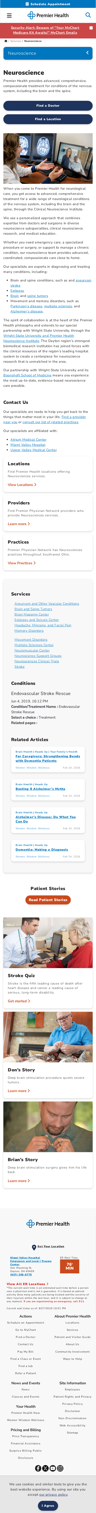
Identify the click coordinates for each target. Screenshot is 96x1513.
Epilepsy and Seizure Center (37, 620)
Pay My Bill (25, 1351)
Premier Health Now (25, 1413)
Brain (14, 296)
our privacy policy (53, 1494)
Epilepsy (17, 290)
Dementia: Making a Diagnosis (42, 850)
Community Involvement (72, 1351)
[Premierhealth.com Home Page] (5, 41)
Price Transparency (25, 1436)
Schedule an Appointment (25, 1322)
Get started (18, 1001)
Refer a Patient (25, 1373)
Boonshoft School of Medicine (27, 375)
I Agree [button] (48, 1506)
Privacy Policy (72, 1404)
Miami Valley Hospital (28, 445)
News (25, 1389)
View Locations (21, 484)
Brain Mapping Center (32, 614)
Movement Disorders (31, 639)
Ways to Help (72, 1359)
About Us (72, 1344)
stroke (15, 285)
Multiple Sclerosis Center (34, 645)
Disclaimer (72, 1411)
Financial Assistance (26, 1443)
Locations (73, 1322)
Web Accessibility (73, 1425)
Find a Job (26, 1366)
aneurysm (84, 280)
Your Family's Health (63, 751)
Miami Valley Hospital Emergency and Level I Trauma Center (30, 1261)
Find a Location (48, 119)
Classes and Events (26, 1396)
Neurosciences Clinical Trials (37, 661)
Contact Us (26, 1344)
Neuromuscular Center (32, 650)
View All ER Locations (26, 1284)
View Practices (20, 563)
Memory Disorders (29, 630)
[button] (9, 15)
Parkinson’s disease (26, 306)
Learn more (17, 524)
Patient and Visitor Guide (72, 1337)
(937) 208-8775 (21, 1274)
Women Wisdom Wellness (25, 1420)
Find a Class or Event (25, 1359)
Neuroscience (22, 53)
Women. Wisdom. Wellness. (33, 767)
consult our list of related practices (50, 422)
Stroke (20, 666)
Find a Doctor (48, 105)
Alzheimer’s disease (26, 311)
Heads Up (41, 751)
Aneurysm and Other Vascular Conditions (47, 603)
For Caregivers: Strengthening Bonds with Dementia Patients (48, 758)
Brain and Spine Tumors (33, 609)
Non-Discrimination (72, 1418)
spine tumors (37, 296)
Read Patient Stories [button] (48, 899)
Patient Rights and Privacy (73, 1396)
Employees (72, 1389)
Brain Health (24, 751)
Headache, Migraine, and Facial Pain (43, 625)
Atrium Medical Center (28, 439)
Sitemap (72, 1432)
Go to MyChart (25, 1330)
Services (15, 41)
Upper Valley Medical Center (33, 450)
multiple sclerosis (58, 306)
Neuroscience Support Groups (38, 656)
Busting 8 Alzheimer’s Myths (40, 789)
